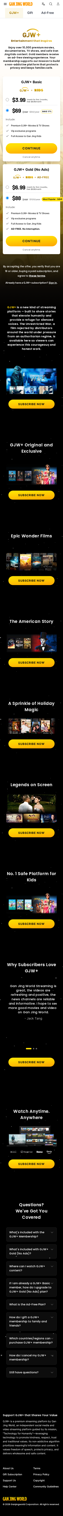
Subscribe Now (31, 404)
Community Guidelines (46, 1486)
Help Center (9, 1486)
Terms (36, 1468)
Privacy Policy (41, 1474)
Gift (30, 13)
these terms (37, 276)
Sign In (53, 282)
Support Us (9, 1480)
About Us (8, 1468)
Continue (31, 148)
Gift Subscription (12, 1474)
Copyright (39, 1480)
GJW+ (14, 13)
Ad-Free (47, 13)
